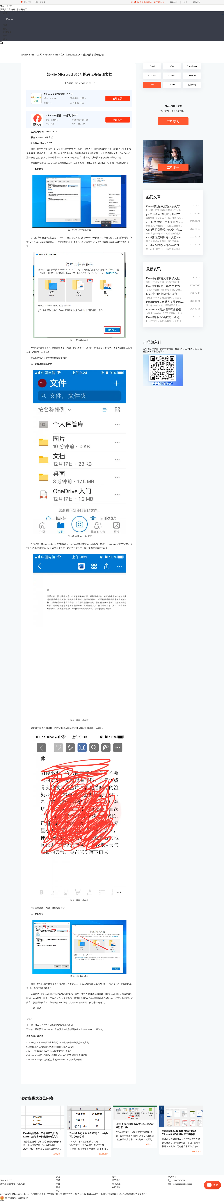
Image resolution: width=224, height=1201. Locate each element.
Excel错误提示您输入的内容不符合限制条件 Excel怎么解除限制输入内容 (165, 206)
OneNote (152, 75)
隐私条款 (116, 1184)
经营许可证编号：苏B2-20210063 (79, 1194)
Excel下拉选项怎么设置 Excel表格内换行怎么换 (49, 1051)
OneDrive (192, 75)
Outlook (172, 75)
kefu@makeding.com (182, 1184)
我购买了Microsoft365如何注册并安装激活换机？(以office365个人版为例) (69, 1029)
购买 (5, 39)
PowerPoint (192, 66)
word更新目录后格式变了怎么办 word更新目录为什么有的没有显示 (165, 229)
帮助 (5, 36)
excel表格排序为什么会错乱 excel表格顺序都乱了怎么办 (165, 245)
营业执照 (100, 1194)
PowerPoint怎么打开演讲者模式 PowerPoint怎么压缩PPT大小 (165, 309)
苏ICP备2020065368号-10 (16, 1198)
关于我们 (116, 1180)
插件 (58, 1187)
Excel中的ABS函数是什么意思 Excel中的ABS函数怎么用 (165, 317)
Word (172, 66)
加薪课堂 (7, 32)
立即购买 (118, 98)
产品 (8, 19)
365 (152, 84)
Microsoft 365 (51, 54)
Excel (152, 66)
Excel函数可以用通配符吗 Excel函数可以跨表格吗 (50, 1047)
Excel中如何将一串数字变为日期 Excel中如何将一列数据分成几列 (57, 1042)
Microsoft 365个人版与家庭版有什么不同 (54, 1025)
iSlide (172, 84)
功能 (58, 1184)
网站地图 (116, 1187)
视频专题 (192, 84)
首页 (5, 13)
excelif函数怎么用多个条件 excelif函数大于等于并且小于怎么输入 (165, 221)
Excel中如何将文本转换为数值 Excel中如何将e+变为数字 (165, 278)
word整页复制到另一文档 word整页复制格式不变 (165, 237)
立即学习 (173, 121)
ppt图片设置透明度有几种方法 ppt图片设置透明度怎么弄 (165, 214)
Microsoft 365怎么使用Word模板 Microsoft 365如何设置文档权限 (56, 1055)
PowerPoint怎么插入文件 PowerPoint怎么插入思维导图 (165, 301)
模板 (5, 29)
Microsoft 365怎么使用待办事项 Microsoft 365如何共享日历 (54, 1059)
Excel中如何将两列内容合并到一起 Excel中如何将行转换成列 (165, 293)
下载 (5, 25)
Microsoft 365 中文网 (31, 54)
